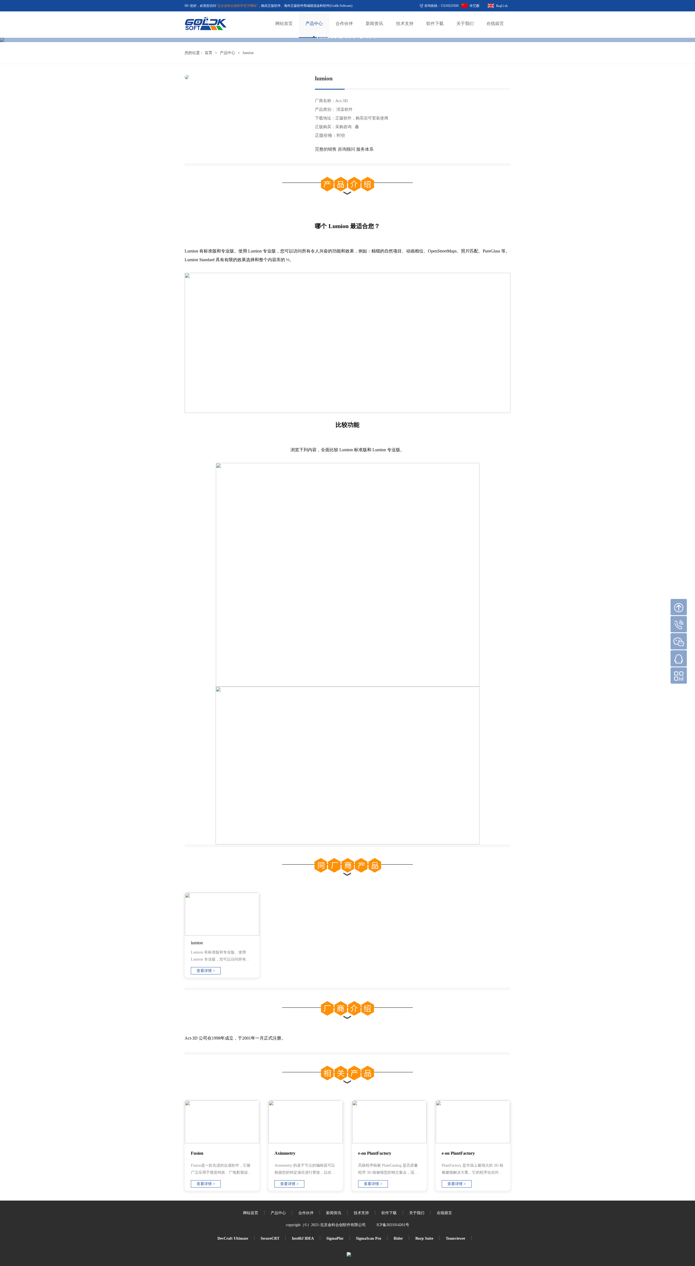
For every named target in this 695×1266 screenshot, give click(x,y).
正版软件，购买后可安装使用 (361, 118)
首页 (208, 53)
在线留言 (444, 1213)
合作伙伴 (306, 1213)
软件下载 (389, 1213)
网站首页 (250, 1213)
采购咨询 (345, 127)
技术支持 (361, 1213)
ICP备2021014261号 (393, 1225)
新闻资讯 (333, 1213)
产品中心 (227, 53)
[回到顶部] (679, 607)
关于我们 (416, 1213)
